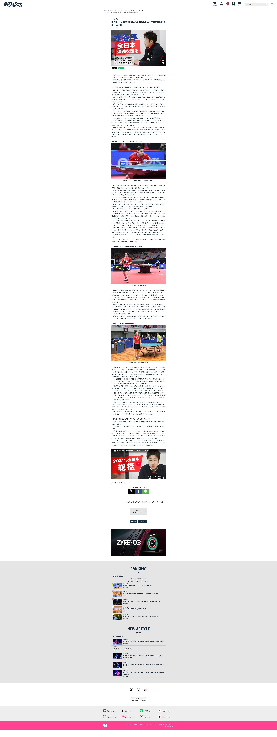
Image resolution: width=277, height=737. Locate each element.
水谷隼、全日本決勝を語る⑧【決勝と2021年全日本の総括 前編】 (145, 502)
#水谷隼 (133, 521)
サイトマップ (128, 724)
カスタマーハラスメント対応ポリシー (165, 724)
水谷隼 (126, 77)
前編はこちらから (129, 82)
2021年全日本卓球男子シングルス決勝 (133, 75)
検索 (266, 4)
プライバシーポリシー (144, 724)
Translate (143, 700)
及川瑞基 (147, 75)
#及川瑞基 (143, 521)
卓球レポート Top (107, 10)
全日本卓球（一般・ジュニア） (131, 10)
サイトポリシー (136, 724)
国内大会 (120, 10)
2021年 (141, 10)
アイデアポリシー (153, 724)
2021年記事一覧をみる (137, 511)
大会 (115, 10)
